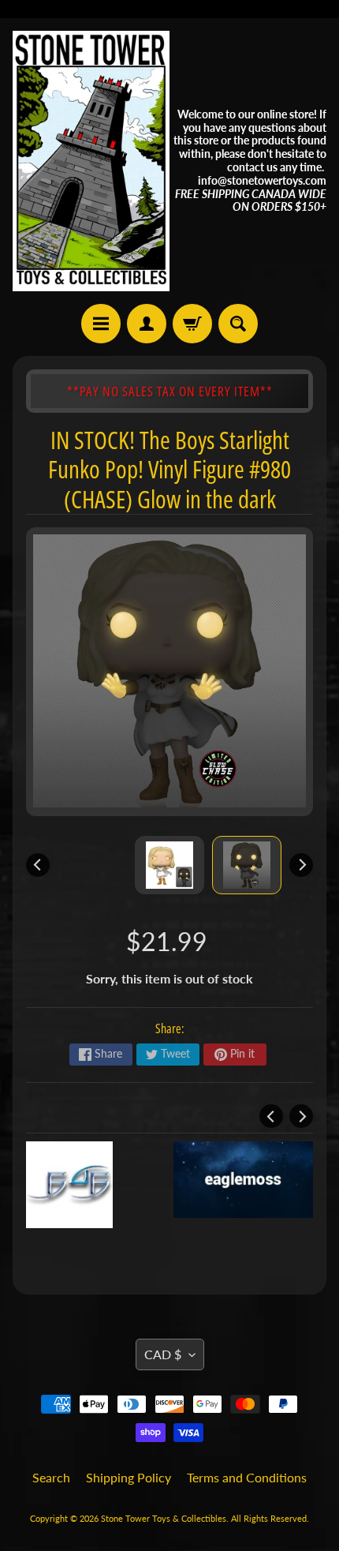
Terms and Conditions (247, 1477)
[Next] (301, 865)
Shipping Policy (128, 1477)
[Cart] (192, 323)
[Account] (146, 323)
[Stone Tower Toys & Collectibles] (91, 161)
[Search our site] (238, 323)
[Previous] (38, 865)
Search (51, 1477)
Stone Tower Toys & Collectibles (163, 1518)
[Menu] (101, 323)
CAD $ (162, 1354)
